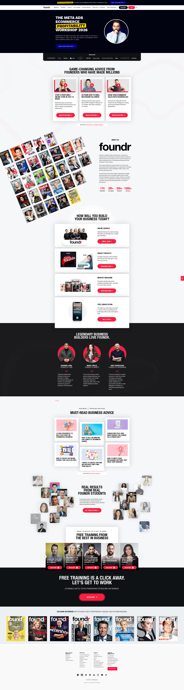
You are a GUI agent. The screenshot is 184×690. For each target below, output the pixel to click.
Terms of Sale (92, 682)
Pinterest (90, 675)
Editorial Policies (97, 665)
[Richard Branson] (81, 628)
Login (131, 7)
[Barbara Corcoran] (125, 628)
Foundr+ (123, 7)
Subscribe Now (112, 669)
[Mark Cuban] (168, 628)
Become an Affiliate (98, 664)
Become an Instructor (99, 662)
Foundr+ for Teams (84, 656)
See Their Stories (91, 510)
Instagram (98, 675)
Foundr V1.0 (82, 665)
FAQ (95, 659)
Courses (81, 664)
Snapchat (82, 675)
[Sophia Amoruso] (146, 628)
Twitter (86, 675)
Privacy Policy (97, 682)
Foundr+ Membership (84, 655)
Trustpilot (57, 400)
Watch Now (91, 597)
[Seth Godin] (16, 628)
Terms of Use (86, 682)
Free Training (83, 662)
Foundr (46, 7)
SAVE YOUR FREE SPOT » (118, 2)
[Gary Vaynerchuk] (59, 628)
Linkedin (94, 675)
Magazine (82, 658)
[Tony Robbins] (103, 628)
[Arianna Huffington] (38, 628)
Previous (45, 556)
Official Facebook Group (98, 657)
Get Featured (97, 661)
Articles (81, 661)
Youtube (102, 675)
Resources (82, 667)
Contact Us (96, 655)
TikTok (106, 675)
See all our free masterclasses (94, 125)
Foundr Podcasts (83, 659)
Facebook (78, 675)
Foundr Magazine (94, 680)
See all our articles (95, 473)
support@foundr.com (99, 667)
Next (139, 556)
